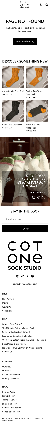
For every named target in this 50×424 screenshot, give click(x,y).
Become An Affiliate (11, 374)
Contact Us (7, 351)
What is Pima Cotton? (12, 324)
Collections (7, 310)
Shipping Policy (9, 403)
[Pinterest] (32, 276)
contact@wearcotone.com (25, 284)
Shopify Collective (10, 378)
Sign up (25, 228)
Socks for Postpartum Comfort (16, 332)
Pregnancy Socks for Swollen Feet (17, 336)
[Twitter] (43, 197)
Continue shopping (25, 41)
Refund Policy (8, 392)
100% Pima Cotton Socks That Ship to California (24, 340)
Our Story (6, 366)
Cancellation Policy (11, 411)
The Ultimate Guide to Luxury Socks (18, 328)
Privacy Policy (8, 395)
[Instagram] (33, 197)
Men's (5, 302)
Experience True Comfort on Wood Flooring (22, 347)
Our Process (7, 370)
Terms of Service (10, 399)
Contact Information (11, 407)
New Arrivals (8, 299)
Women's (6, 307)
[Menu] (3, 4)
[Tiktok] (38, 197)
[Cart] (47, 4)
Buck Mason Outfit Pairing (14, 344)
